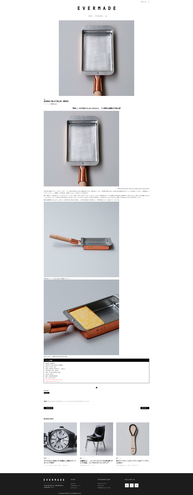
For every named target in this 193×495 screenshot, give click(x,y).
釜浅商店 (86, 401)
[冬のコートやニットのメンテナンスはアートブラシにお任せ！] (132, 439)
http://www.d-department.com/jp (53, 379)
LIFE (44, 99)
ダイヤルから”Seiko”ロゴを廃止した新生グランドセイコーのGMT (60, 462)
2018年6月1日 (46, 104)
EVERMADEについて (76, 485)
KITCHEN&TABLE (79, 401)
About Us (73, 483)
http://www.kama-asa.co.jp (52, 381)
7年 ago (48, 458)
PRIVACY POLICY (102, 483)
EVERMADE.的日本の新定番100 (65, 401)
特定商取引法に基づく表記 (104, 487)
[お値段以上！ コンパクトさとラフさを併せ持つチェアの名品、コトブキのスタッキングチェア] (96, 439)
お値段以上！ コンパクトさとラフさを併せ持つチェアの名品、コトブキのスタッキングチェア (96, 462)
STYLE (45, 458)
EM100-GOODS (51, 401)
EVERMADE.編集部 (54, 104)
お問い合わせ (74, 487)
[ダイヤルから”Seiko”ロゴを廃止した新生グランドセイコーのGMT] (60, 439)
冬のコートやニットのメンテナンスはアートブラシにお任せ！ (132, 462)
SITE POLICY (101, 485)
